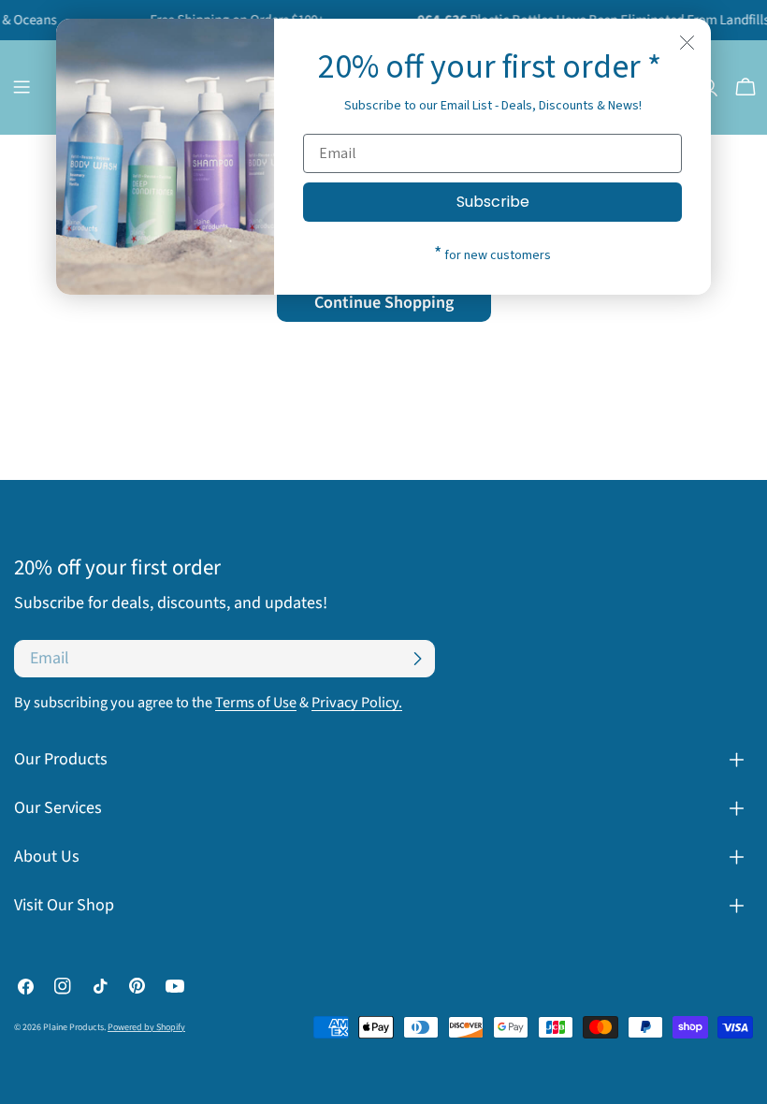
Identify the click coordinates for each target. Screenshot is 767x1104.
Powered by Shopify (146, 1027)
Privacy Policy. (356, 702)
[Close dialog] (687, 42)
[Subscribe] (417, 659)
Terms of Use (256, 702)
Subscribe (492, 201)
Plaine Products (73, 1027)
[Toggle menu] (21, 87)
